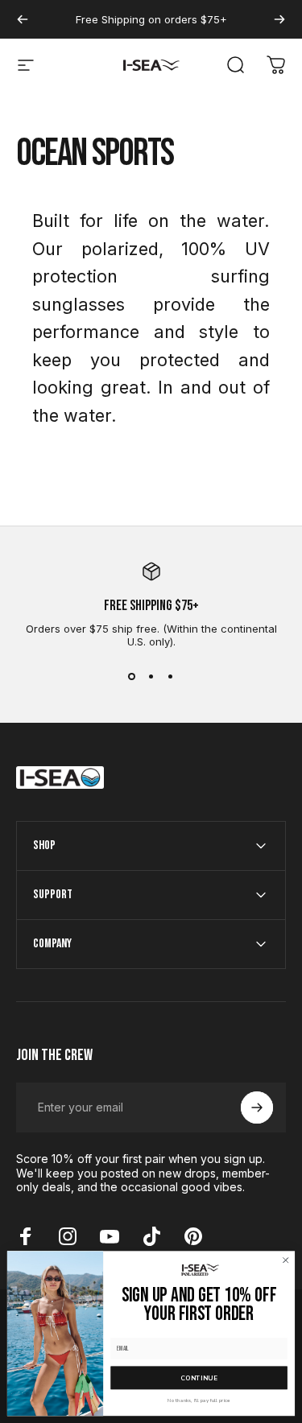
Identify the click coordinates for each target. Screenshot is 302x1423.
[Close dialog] (285, 1260)
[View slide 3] (170, 677)
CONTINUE (198, 1377)
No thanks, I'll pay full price (199, 1399)
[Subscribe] (257, 1107)
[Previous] (22, 19)
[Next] (279, 19)
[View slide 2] (151, 677)
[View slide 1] (132, 677)
